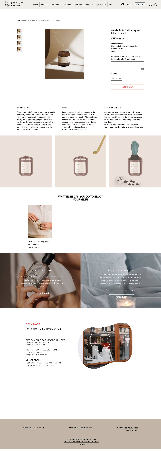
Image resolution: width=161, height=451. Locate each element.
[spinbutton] (116, 78)
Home (19, 20)
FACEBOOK (27, 428)
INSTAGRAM (39, 428)
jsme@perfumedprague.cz (43, 328)
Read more (115, 51)
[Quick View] (40, 221)
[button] (156, 4)
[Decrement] (112, 78)
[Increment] (120, 78)
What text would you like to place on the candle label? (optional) (127, 57)
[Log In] (122, 4)
